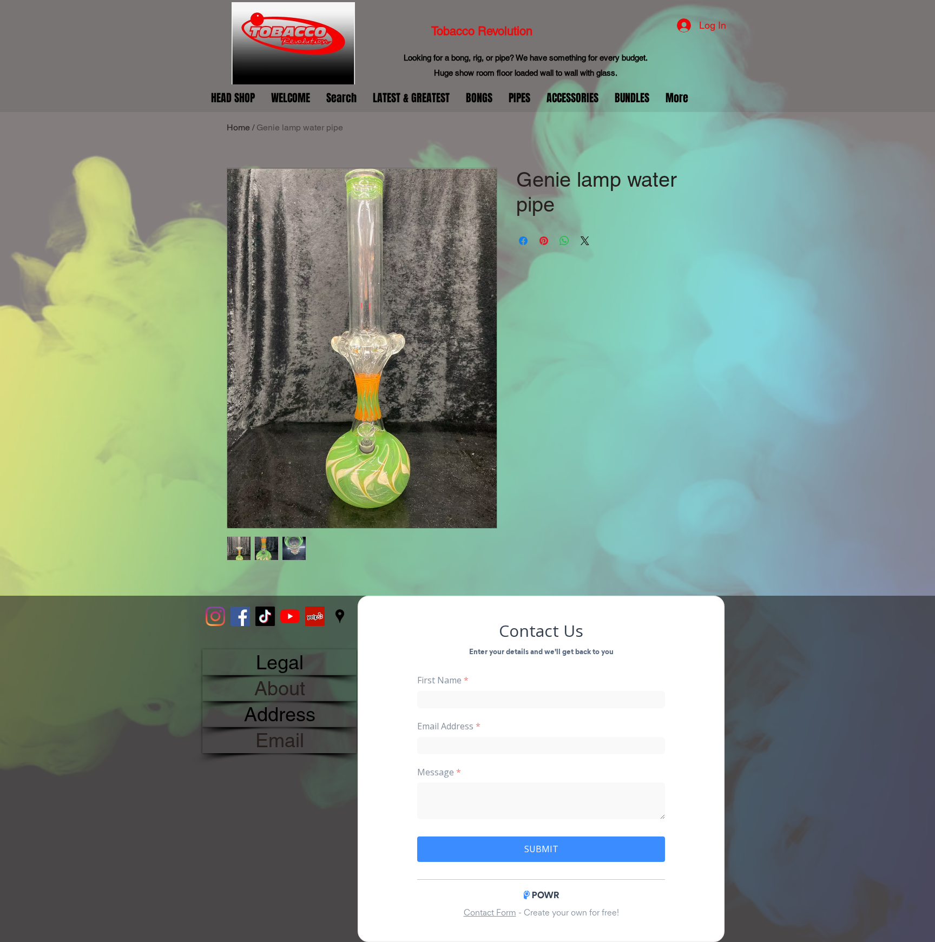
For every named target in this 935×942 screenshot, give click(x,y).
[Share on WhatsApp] (564, 240)
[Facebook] (240, 616)
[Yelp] (315, 616)
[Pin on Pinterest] (543, 240)
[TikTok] (265, 616)
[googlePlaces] (340, 616)
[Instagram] (215, 616)
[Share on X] (584, 240)
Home (238, 127)
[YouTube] (290, 616)
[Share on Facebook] (523, 240)
